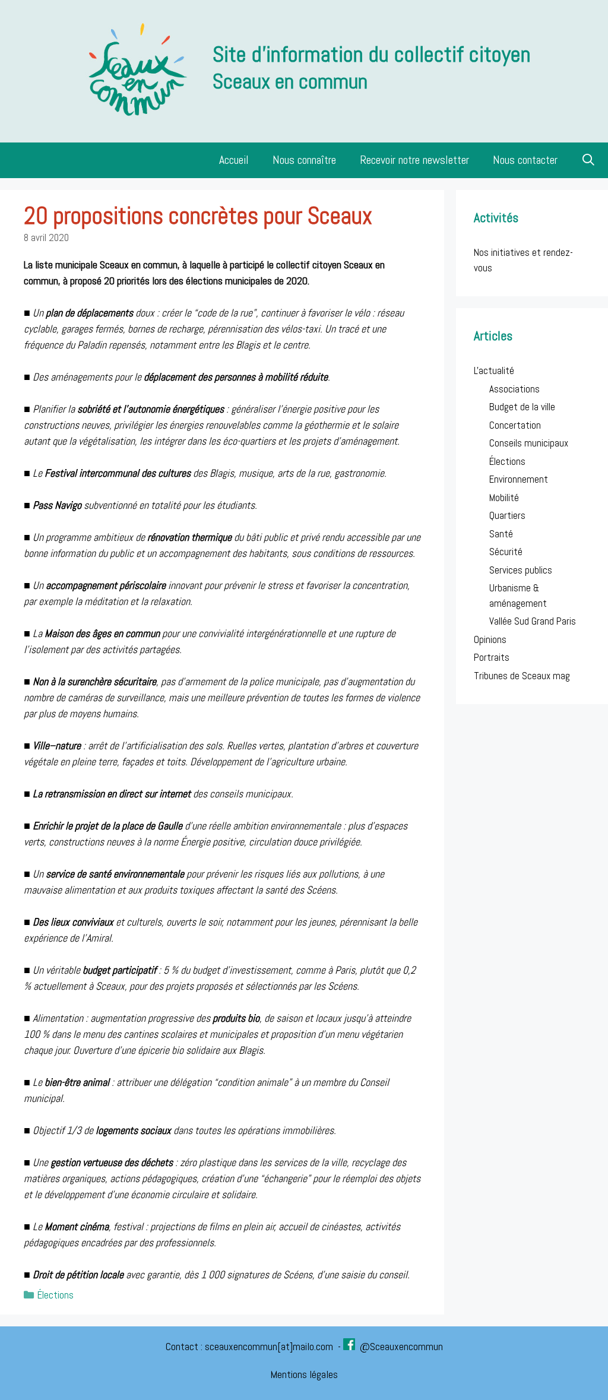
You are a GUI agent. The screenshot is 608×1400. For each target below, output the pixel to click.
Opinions (490, 639)
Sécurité (505, 551)
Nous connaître (304, 160)
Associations (514, 388)
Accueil (234, 160)
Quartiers (507, 515)
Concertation (515, 425)
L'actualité (494, 370)
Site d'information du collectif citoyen (372, 54)
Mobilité (504, 497)
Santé (501, 533)
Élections (55, 1294)
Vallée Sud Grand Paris (532, 621)
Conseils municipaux (528, 442)
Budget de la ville (522, 406)
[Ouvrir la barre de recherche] (588, 160)
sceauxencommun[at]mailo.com (270, 1346)
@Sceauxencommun (401, 1346)
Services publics (520, 570)
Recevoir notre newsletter (414, 160)
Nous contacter (525, 160)
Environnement (518, 479)
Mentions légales (304, 1374)
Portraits (491, 657)
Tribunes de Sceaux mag (522, 675)
